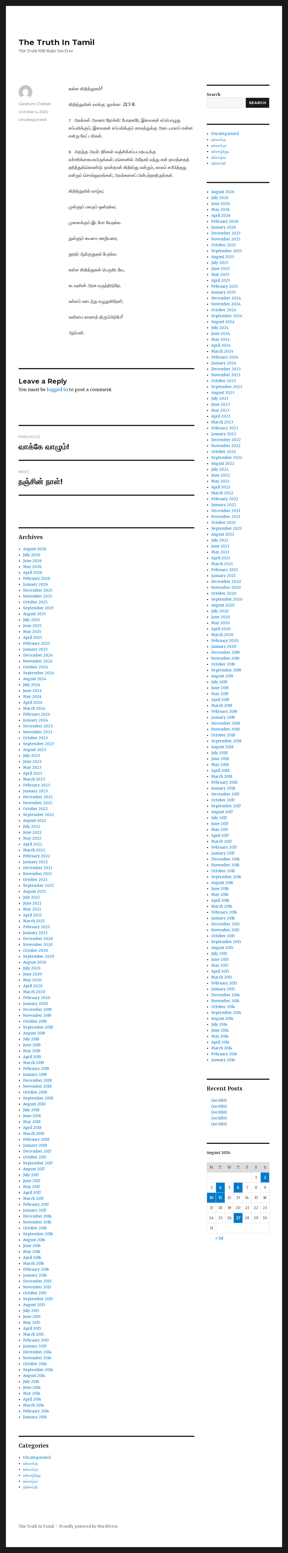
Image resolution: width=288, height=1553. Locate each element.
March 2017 (33, 1198)
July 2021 (31, 897)
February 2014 (36, 1411)
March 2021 (33, 921)
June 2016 (31, 1245)
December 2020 (38, 938)
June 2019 (31, 1045)
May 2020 (32, 980)
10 (211, 1197)
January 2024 (35, 720)
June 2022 (32, 832)
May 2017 (31, 1186)
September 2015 (38, 1299)
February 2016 (36, 1269)
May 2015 (31, 1322)
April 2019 (32, 1056)
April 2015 (32, 1328)
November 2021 (37, 873)
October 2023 (35, 738)
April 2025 (32, 637)
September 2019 (38, 1027)
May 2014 (31, 1393)
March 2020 (34, 991)
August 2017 (34, 1169)
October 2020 (35, 950)
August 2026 (34, 549)
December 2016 (37, 1216)
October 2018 (35, 1092)
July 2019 (31, 1039)
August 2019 (34, 1033)
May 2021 (32, 909)
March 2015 (33, 1334)
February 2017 (36, 1204)
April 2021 (32, 915)
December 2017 (37, 1151)
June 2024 (32, 690)
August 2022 (34, 820)
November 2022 (37, 803)
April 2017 (32, 1192)
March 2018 (33, 1133)
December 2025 (37, 590)
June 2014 (32, 1387)
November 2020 (38, 944)
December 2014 (37, 1352)
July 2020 (31, 968)
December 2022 (38, 797)
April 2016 (32, 1257)
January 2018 (35, 1145)
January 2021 (35, 932)
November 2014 (37, 1358)
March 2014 (33, 1405)
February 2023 (36, 785)
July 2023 (31, 755)
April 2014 (32, 1399)
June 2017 (31, 1180)
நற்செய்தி (30, 1487)
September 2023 (38, 743)
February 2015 (36, 1340)
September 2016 (38, 1234)
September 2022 (38, 814)
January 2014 (35, 1417)
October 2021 (35, 879)
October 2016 (35, 1228)
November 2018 (37, 1086)
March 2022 (34, 850)
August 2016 (34, 1240)
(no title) (219, 1100)
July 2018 (31, 1110)
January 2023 (35, 791)
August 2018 (34, 1104)
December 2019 (37, 1009)
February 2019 (36, 1068)
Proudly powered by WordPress (88, 1526)
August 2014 (34, 1375)
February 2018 (36, 1139)
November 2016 (37, 1222)
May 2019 (31, 1051)
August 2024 (34, 679)
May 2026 (32, 566)
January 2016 (35, 1275)
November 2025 (37, 596)
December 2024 (38, 655)
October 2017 (34, 1157)
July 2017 (31, 1175)
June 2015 (31, 1316)
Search (213, 94)
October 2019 (35, 1021)
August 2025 (34, 614)
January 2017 (34, 1210)
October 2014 (35, 1364)
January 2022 (35, 862)
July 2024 (31, 684)
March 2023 (34, 779)
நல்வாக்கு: (31, 1469)
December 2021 (37, 867)
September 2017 (38, 1163)
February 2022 (36, 856)
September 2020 (38, 956)
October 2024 (35, 667)
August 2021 (34, 891)
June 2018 (32, 1116)
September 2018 (38, 1098)
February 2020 (36, 997)
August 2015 (34, 1304)
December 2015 (37, 1281)
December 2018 (37, 1080)
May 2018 (31, 1121)
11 (220, 1197)
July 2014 (31, 1381)
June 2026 (32, 560)
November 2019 (37, 1015)
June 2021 (32, 903)
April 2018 (32, 1127)
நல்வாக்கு (30, 1463)
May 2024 (32, 696)
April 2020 (32, 986)
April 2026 (32, 572)
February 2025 (36, 643)
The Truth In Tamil (56, 42)
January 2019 (35, 1074)
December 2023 (38, 726)
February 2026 (36, 578)
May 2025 (32, 631)
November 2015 (37, 1287)
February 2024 (36, 714)
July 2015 (31, 1310)
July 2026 (31, 555)
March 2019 (33, 1062)
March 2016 (33, 1263)
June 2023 (32, 761)
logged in (57, 389)
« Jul (219, 1238)
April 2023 (32, 773)
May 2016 (31, 1251)
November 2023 (37, 732)
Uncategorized (32, 119)
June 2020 (32, 974)
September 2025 (38, 608)
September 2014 (38, 1369)
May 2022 (32, 838)
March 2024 (34, 708)
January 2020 (35, 1003)
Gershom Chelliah (35, 104)
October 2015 (35, 1293)
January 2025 (35, 649)
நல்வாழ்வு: (30, 1481)
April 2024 (32, 702)
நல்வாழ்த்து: (32, 1475)
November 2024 (38, 661)
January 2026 (35, 584)
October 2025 (35, 602)
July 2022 (31, 826)
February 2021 (36, 927)
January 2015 (35, 1346)
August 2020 (34, 962)
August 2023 (34, 749)
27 (238, 1218)
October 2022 (35, 808)
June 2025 (32, 625)
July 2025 (31, 619)
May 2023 (32, 767)
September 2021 (38, 885)
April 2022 (32, 844)
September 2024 (38, 673)
